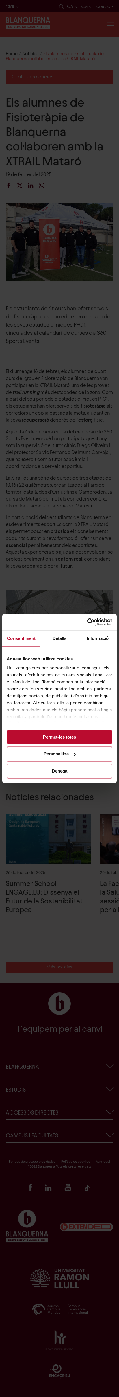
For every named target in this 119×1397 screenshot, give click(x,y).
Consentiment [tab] (21, 638)
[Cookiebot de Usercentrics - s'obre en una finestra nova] (87, 622)
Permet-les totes (59, 736)
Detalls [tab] (60, 638)
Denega (59, 770)
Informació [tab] (98, 638)
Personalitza (56, 754)
